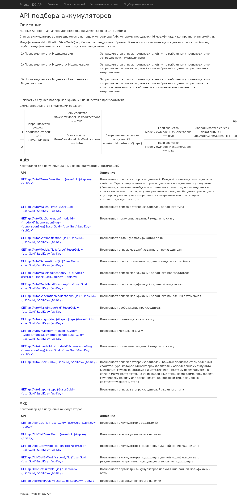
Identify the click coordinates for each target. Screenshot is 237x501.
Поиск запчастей (74, 4)
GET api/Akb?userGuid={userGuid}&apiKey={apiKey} (58, 480)
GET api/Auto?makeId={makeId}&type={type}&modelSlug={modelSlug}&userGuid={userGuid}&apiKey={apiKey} (52, 334)
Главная (53, 4)
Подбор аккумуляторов (139, 4)
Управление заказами (104, 4)
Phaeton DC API (31, 4)
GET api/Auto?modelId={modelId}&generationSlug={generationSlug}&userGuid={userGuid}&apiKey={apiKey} (57, 350)
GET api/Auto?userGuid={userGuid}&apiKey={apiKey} (59, 362)
